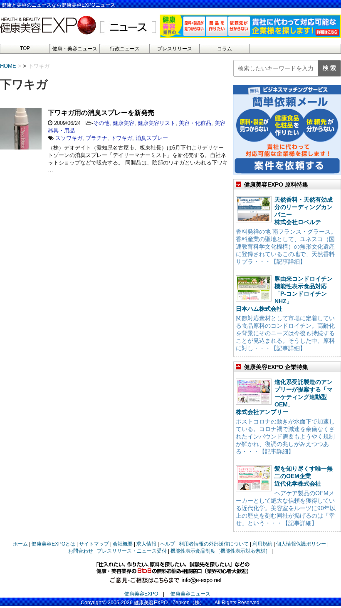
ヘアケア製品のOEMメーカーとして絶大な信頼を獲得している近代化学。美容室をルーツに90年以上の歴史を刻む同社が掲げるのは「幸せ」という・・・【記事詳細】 (286, 508)
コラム (224, 49)
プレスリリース (174, 49)
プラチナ (96, 138)
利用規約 (262, 544)
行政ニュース (125, 49)
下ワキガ (121, 138)
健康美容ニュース (190, 594)
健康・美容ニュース (74, 49)
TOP (25, 48)
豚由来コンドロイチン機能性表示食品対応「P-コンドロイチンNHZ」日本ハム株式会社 (284, 293)
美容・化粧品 (195, 123)
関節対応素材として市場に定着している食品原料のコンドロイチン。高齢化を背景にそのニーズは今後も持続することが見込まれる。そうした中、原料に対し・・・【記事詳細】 (285, 333)
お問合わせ (80, 551)
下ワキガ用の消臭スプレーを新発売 (101, 112)
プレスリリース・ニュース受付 (132, 551)
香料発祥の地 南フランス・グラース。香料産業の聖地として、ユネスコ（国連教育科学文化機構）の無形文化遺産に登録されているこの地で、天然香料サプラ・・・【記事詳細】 (286, 246)
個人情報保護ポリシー (301, 544)
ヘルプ (167, 544)
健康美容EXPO (141, 594)
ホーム (20, 544)
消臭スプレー (152, 138)
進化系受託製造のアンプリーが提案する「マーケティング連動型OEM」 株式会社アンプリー (284, 397)
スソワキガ (68, 138)
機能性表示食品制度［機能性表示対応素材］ (220, 551)
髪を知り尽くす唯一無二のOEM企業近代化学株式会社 (303, 476)
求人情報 (146, 544)
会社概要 (123, 544)
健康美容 (123, 123)
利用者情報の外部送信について (214, 544)
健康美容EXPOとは (53, 544)
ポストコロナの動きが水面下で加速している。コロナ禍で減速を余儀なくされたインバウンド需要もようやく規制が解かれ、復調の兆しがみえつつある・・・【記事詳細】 (285, 436)
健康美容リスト (156, 123)
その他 (101, 123)
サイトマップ (94, 544)
